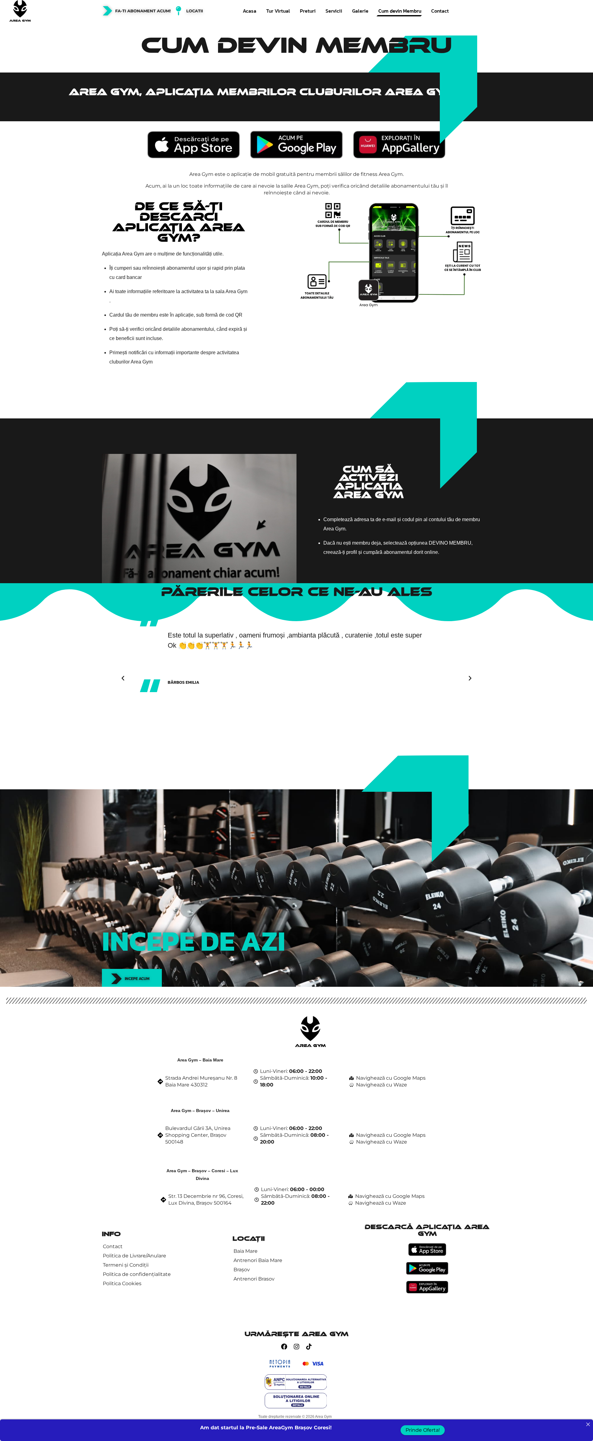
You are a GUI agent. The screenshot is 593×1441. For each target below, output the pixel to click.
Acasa (249, 11)
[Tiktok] (309, 1346)
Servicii (334, 11)
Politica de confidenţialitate (137, 1274)
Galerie (360, 11)
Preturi (308, 11)
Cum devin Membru (399, 11)
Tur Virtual (278, 11)
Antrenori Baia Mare (257, 1260)
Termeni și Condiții (126, 1265)
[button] (123, 678)
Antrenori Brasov (254, 1279)
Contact (440, 11)
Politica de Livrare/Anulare (134, 1256)
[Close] (588, 1424)
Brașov (241, 1270)
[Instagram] (296, 1346)
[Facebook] (284, 1346)
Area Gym (323, 1416)
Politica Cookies (122, 1283)
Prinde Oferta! (423, 1430)
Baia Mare (245, 1251)
